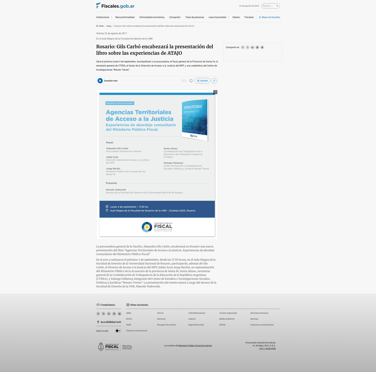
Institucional (102, 17)
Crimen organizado (228, 313)
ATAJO (160, 313)
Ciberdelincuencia (196, 313)
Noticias (254, 319)
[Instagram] (114, 314)
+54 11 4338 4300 (267, 348)
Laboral (191, 319)
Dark (118, 331)
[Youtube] (109, 314)
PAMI (128, 325)
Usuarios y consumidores (262, 325)
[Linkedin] (119, 314)
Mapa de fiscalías (271, 17)
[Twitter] (103, 314)
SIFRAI (222, 325)
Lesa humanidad (217, 17)
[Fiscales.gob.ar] (115, 5)
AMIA (128, 313)
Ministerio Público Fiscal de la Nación (195, 345)
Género (236, 17)
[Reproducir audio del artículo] (100, 80)
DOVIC (129, 319)
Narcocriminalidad (125, 17)
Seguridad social (196, 325)
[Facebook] (98, 314)
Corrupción (175, 17)
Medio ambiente (227, 319)
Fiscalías (249, 17)
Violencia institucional (136, 330)
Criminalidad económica (151, 17)
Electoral (161, 319)
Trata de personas (194, 17)
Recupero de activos (166, 325)
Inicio (101, 26)
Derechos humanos (259, 313)
